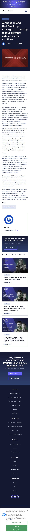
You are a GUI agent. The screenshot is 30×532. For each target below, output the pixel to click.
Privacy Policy (9, 519)
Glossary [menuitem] (15, 490)
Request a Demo (10, 248)
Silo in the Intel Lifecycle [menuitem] (15, 401)
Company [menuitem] (15, 457)
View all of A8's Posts (10, 230)
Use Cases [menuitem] (15, 418)
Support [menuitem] (15, 483)
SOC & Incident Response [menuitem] (15, 426)
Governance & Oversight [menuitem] (15, 397)
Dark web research (9, 207)
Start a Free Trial (15, 373)
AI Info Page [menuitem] (15, 413)
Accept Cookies (16, 529)
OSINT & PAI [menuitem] (15, 430)
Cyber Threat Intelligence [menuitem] (15, 422)
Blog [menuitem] (15, 486)
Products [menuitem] (15, 389)
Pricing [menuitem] (15, 409)
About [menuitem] (15, 465)
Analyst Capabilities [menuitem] (15, 393)
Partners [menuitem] (15, 440)
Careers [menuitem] (15, 461)
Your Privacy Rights (16, 522)
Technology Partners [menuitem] (15, 444)
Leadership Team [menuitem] (15, 469)
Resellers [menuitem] (15, 448)
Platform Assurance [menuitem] (15, 405)
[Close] (27, 510)
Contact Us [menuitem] (15, 473)
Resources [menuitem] (15, 479)
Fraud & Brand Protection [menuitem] (15, 434)
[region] (15, 520)
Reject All (17, 526)
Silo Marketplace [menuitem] (15, 452)
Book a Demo (15, 378)
